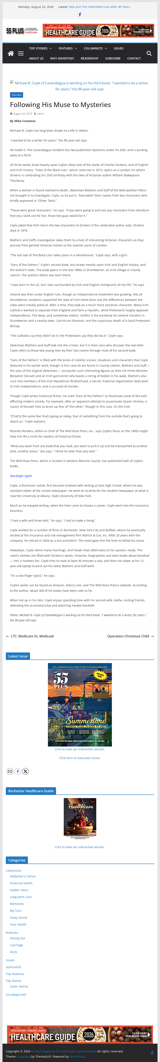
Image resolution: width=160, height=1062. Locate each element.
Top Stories (38, 48)
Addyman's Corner (23, 876)
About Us (36, 58)
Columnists (93, 48)
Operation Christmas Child (128, 636)
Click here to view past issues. (80, 758)
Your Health (18, 924)
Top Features (15, 974)
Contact (134, 58)
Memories (17, 904)
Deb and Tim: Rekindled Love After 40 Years (99, 7)
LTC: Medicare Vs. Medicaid (32, 636)
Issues (119, 48)
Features (66, 48)
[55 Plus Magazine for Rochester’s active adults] (11, 53)
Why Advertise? (62, 58)
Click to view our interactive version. (80, 847)
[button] (50, 48)
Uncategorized (16, 994)
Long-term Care (21, 897)
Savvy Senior (19, 917)
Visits (13, 952)
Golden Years (19, 890)
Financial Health (21, 883)
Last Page (16, 945)
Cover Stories (19, 986)
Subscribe (113, 58)
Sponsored (13, 967)
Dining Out (17, 938)
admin (40, 113)
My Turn (16, 911)
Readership (90, 58)
